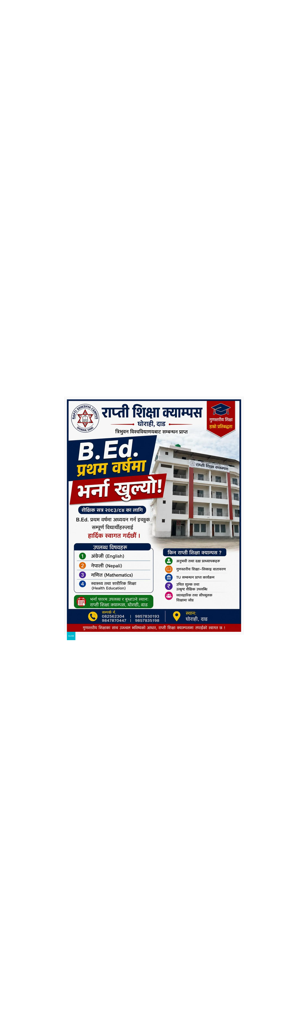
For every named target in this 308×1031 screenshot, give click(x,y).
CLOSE (71, 636)
